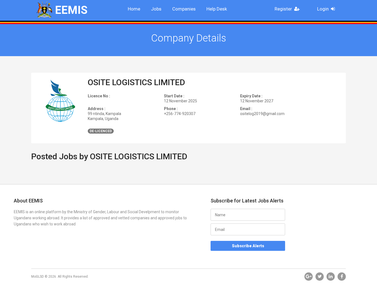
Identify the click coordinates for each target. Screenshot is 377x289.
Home (134, 9)
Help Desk (216, 9)
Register (283, 9)
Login (323, 9)
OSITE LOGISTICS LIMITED (136, 82)
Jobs (156, 9)
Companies (184, 9)
